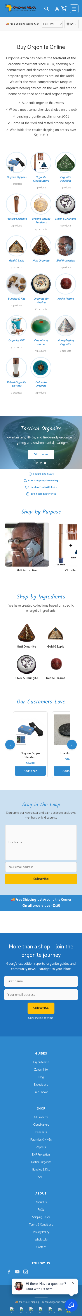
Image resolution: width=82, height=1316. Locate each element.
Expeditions (41, 1084)
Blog (41, 1077)
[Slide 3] (45, 463)
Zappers (41, 1147)
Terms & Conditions (41, 1224)
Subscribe (41, 879)
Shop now (41, 454)
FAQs (41, 1209)
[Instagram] (25, 1272)
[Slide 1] (37, 463)
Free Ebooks (41, 1092)
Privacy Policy (41, 1232)
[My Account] (57, 8)
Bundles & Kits (41, 1169)
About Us (41, 1202)
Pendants (41, 1132)
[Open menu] (74, 8)
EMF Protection (41, 1154)
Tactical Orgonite (41, 1162)
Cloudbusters (41, 1125)
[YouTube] (17, 1272)
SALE (41, 1177)
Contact (41, 1247)
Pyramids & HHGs (41, 1139)
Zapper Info (41, 1070)
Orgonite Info (41, 1062)
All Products (41, 1117)
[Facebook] (9, 1272)
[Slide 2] (41, 463)
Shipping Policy (41, 1217)
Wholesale (41, 1239)
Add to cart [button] (30, 771)
